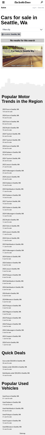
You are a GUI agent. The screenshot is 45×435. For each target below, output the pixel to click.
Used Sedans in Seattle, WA (12, 403)
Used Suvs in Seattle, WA (11, 397)
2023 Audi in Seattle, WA (11, 221)
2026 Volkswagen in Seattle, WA (13, 331)
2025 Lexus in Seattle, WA (11, 233)
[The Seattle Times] (22, 2)
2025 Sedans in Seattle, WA (12, 184)
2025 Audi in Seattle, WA (11, 129)
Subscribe (41, 8)
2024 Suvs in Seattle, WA (11, 117)
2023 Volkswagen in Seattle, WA (13, 252)
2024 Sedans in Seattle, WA (12, 153)
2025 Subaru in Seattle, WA (12, 209)
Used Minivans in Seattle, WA (12, 428)
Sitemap (22, 433)
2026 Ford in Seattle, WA (11, 344)
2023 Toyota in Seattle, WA (11, 202)
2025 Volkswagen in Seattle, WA (13, 172)
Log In (34, 8)
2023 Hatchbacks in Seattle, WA (13, 245)
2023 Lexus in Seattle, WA (11, 166)
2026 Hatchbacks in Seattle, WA (13, 288)
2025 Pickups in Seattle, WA (12, 307)
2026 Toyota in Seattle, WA (11, 159)
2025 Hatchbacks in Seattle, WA (13, 190)
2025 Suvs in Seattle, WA (11, 110)
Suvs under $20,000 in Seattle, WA (14, 362)
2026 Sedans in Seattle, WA (12, 264)
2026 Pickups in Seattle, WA (12, 325)
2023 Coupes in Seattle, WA (12, 337)
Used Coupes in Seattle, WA (12, 422)
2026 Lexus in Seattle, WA (11, 270)
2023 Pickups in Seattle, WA (12, 319)
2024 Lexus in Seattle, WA (11, 178)
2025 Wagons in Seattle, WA (12, 313)
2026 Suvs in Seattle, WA (11, 147)
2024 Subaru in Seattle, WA (12, 258)
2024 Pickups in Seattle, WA (12, 276)
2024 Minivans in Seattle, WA (12, 301)
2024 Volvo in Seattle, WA (11, 239)
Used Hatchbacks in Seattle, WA (13, 410)
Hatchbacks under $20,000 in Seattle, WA (16, 374)
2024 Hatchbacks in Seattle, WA (13, 282)
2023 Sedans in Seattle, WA (12, 196)
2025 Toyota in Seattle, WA (11, 141)
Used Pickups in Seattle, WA (12, 416)
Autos (3, 7)
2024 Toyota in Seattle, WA (11, 135)
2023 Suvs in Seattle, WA (11, 123)
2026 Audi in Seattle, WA (11, 294)
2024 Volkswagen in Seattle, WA (13, 215)
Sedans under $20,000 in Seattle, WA (15, 368)
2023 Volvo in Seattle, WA (11, 227)
